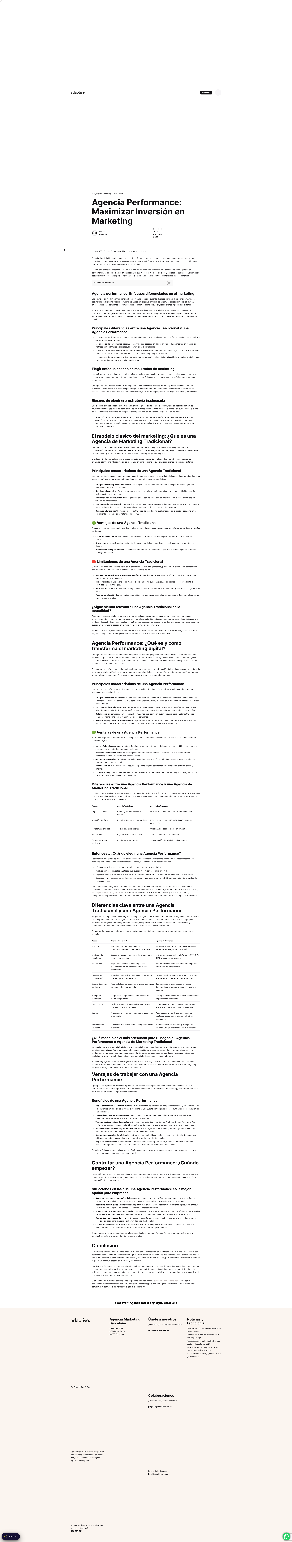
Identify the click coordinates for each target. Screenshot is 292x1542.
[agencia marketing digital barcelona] (78, 92)
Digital (99, 194)
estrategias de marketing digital (106, 892)
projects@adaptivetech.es (160, 1406)
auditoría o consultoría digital (167, 1281)
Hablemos (206, 92)
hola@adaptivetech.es (158, 1474)
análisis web (97, 391)
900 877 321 (76, 1531)
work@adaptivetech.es (158, 1330)
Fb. (72, 1387)
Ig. (77, 1387)
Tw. (82, 1387)
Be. (88, 1387)
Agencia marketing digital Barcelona (153, 1303)
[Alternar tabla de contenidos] (168, 283)
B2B (93, 194)
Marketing (107, 194)
